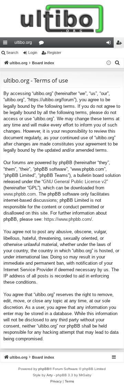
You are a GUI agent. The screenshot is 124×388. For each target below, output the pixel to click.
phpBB (43, 369)
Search (12, 52)
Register (54, 52)
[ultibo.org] (62, 18)
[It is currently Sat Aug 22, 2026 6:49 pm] (108, 63)
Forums (42, 44)
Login (32, 52)
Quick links (6, 44)
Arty (49, 375)
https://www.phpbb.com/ (68, 219)
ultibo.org (23, 42)
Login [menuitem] (110, 44)
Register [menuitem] (120, 44)
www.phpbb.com (19, 194)
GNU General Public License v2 (74, 181)
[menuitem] (117, 63)
